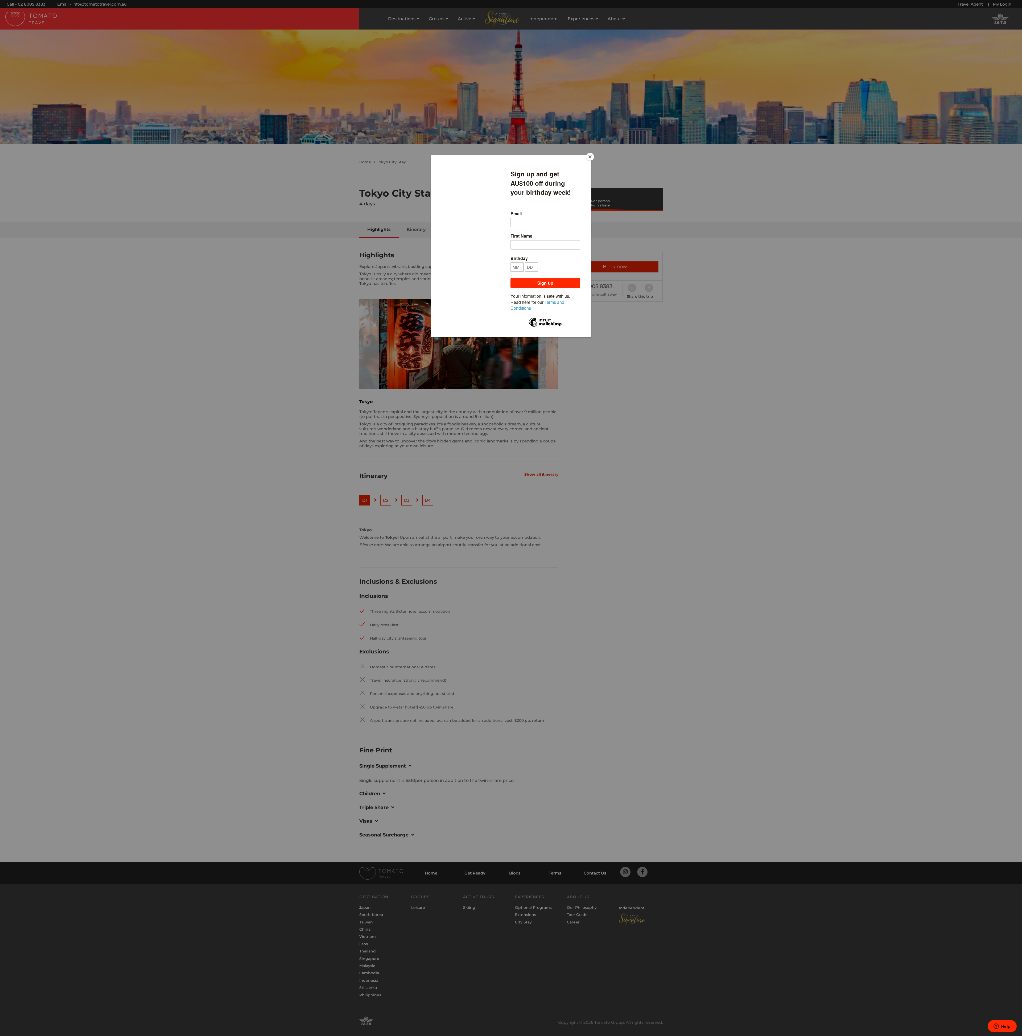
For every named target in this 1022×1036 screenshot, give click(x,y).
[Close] (590, 157)
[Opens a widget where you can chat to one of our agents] (1002, 1026)
